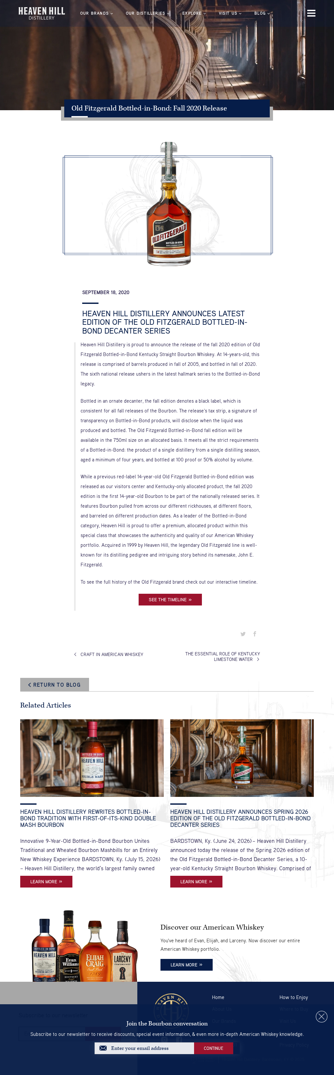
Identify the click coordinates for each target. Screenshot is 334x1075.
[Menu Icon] (311, 13)
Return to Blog (57, 684)
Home (218, 997)
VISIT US (228, 13)
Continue (213, 1048)
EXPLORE (192, 13)
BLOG (260, 13)
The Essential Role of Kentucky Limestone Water (222, 656)
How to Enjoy (294, 997)
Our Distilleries (145, 13)
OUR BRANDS (94, 13)
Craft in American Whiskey (112, 654)
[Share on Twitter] (243, 634)
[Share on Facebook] (255, 634)
